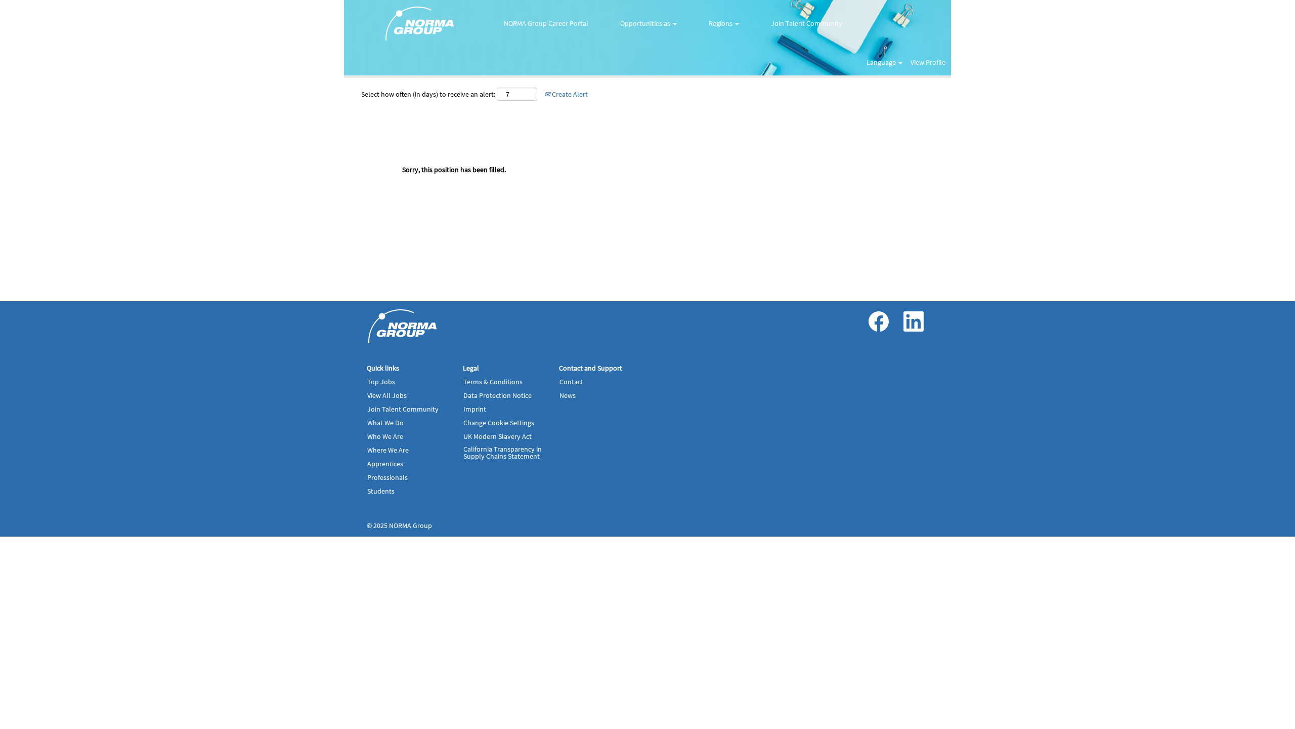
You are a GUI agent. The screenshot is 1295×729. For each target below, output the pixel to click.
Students (381, 491)
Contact (571, 382)
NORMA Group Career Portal (546, 23)
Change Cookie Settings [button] (498, 423)
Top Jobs (381, 382)
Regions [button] (721, 23)
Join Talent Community (806, 23)
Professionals (387, 477)
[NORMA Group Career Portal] (402, 326)
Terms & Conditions (493, 382)
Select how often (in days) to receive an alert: (428, 94)
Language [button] (882, 62)
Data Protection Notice (497, 395)
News (567, 395)
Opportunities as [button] (646, 23)
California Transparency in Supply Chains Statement (502, 452)
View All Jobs (387, 395)
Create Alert (569, 94)
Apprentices (385, 464)
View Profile (928, 62)
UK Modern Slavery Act (497, 436)
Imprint (474, 409)
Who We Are (385, 436)
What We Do (385, 423)
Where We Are (388, 450)
